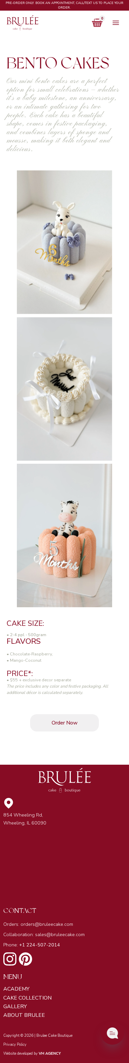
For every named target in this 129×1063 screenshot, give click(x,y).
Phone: (31, 944)
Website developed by (32, 1053)
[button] (99, 22)
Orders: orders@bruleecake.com (38, 924)
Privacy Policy (14, 1044)
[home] (46, 22)
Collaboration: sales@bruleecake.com (44, 934)
